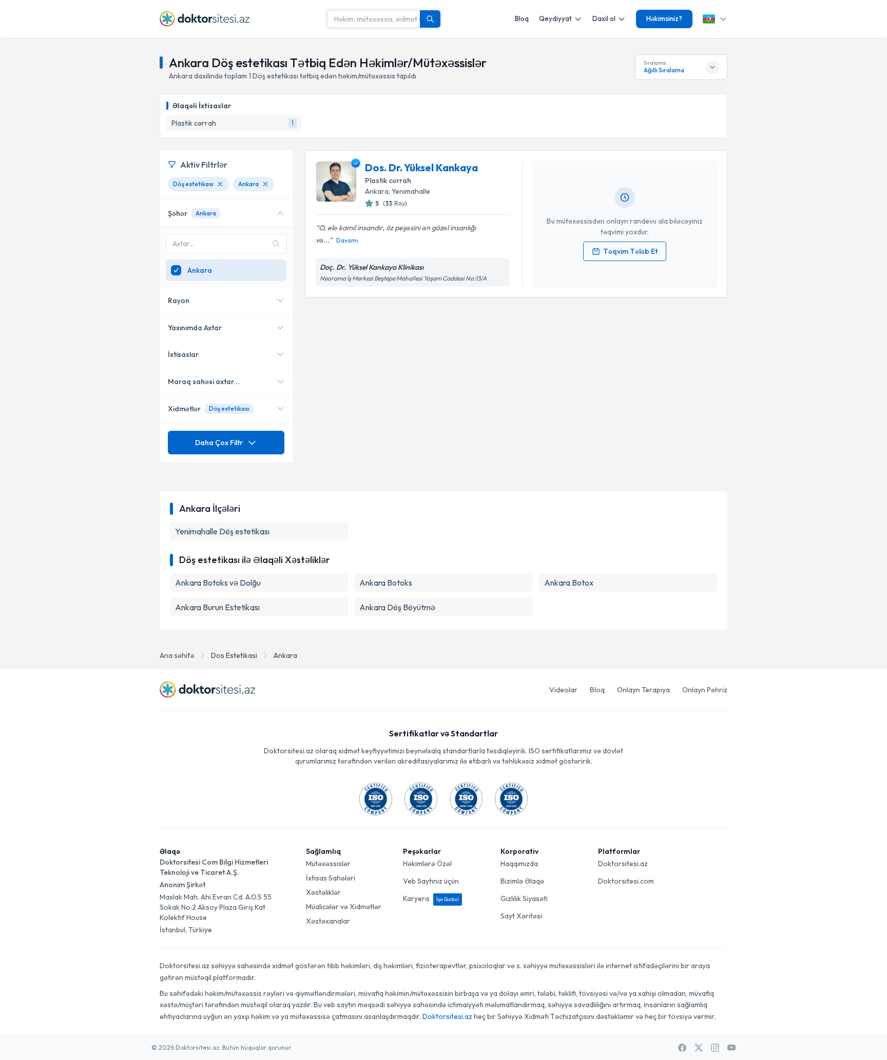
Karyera (431, 898)
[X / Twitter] (699, 1048)
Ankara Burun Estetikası (217, 607)
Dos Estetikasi (234, 655)
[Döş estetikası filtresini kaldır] (220, 184)
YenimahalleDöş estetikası (222, 531)
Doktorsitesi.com (626, 881)
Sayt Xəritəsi (521, 916)
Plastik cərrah (388, 180)
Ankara (285, 655)
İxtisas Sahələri (330, 878)
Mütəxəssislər (328, 863)
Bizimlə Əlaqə (522, 881)
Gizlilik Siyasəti (524, 898)
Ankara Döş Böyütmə (397, 607)
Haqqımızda (519, 863)
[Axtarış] (430, 19)
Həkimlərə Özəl (427, 863)
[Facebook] (682, 1048)
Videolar (563, 689)
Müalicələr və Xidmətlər (343, 906)
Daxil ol (603, 18)
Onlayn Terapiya (643, 689)
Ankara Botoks (385, 582)
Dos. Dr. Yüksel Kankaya (421, 167)
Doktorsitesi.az (623, 863)
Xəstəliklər (323, 892)
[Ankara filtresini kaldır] (265, 184)
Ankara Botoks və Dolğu (218, 582)
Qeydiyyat (555, 18)
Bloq (522, 18)
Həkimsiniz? (664, 18)
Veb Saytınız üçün (431, 881)
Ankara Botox (568, 582)
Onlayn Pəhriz (704, 689)
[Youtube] (731, 1048)
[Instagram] (715, 1048)
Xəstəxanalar (328, 921)
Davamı (347, 240)
